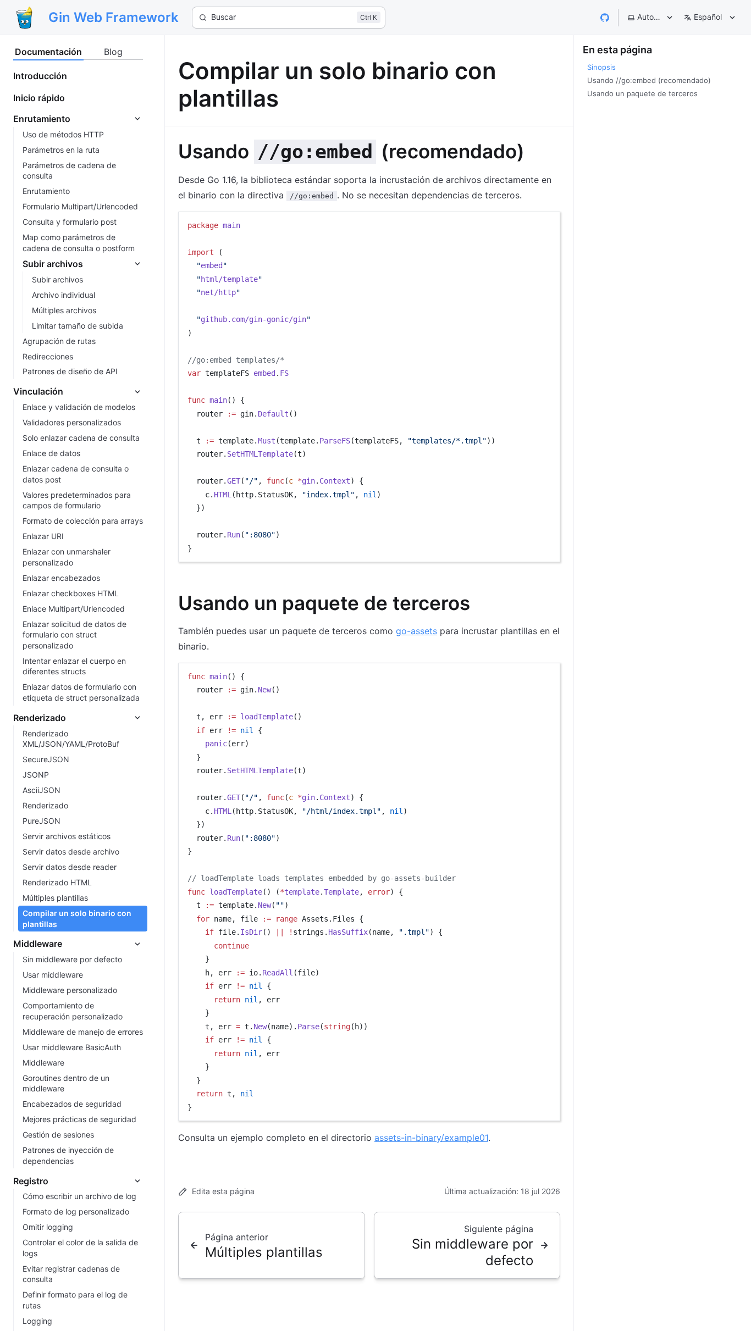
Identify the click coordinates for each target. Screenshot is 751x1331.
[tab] (48, 52)
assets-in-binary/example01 (431, 1137)
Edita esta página (223, 1191)
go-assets (416, 630)
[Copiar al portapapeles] (546, 224)
